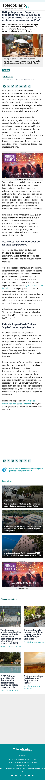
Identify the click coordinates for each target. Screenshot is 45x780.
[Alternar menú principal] (40, 6)
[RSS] (33, 775)
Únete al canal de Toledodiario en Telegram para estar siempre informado (26, 469)
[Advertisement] (22, 436)
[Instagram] (16, 775)
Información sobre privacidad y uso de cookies (17, 768)
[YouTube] (29, 775)
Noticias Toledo (8, 500)
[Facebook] (12, 775)
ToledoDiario (7, 77)
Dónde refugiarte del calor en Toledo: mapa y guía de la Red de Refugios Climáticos (33, 634)
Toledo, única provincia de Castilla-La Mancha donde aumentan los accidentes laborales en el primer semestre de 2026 (10, 636)
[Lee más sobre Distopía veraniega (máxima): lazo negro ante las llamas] (34, 662)
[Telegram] (25, 775)
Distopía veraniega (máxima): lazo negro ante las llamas (33, 679)
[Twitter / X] (20, 775)
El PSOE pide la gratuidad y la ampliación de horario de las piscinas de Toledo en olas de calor (9, 682)
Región (6, 70)
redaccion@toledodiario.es (27, 759)
